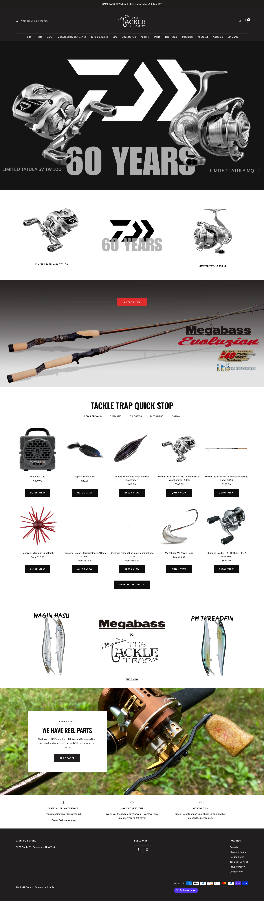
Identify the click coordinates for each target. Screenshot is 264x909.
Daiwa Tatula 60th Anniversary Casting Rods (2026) (226, 478)
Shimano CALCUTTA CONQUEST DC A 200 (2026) (226, 555)
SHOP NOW (132, 679)
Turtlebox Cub (37, 476)
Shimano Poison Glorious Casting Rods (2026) (85, 555)
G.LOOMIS (136, 416)
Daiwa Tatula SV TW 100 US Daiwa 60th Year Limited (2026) (179, 478)
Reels (39, 37)
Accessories (129, 37)
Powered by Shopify (44, 887)
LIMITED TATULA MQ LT (212, 266)
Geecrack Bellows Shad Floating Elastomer (132, 478)
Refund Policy (237, 857)
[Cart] (246, 20)
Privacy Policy (237, 866)
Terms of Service (239, 861)
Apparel (145, 37)
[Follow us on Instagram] (147, 849)
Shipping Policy (238, 852)
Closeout (203, 37)
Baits (50, 37)
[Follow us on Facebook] (138, 849)
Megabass (156, 416)
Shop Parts (67, 758)
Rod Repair (171, 37)
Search (234, 847)
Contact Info (236, 871)
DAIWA (176, 416)
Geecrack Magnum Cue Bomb (38, 553)
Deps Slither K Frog (84, 476)
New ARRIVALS (93, 416)
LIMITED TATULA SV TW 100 (51, 264)
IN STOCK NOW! (132, 302)
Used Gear (187, 37)
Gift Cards (233, 37)
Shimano (116, 416)
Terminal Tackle (99, 37)
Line (115, 37)
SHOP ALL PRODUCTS (132, 584)
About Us (218, 37)
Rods (28, 37)
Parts (157, 37)
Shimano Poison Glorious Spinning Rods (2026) (132, 555)
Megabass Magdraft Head (179, 553)
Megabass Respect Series (71, 37)
